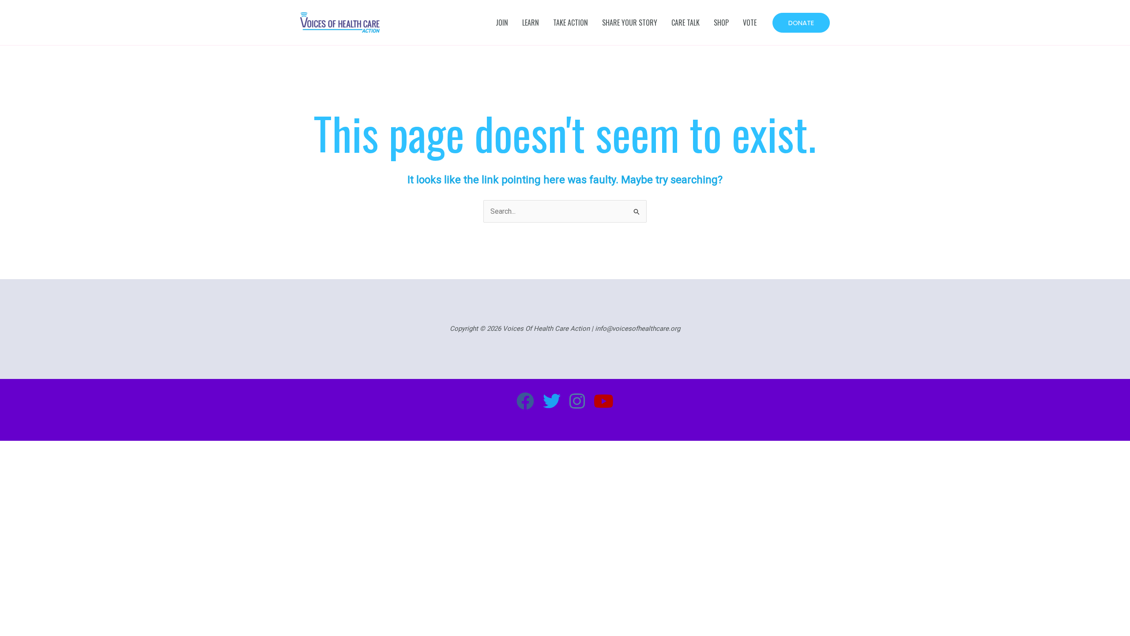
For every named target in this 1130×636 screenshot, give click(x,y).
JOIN (502, 22)
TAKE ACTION (570, 22)
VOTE (750, 22)
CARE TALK (685, 22)
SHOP (721, 22)
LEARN (530, 22)
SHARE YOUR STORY (629, 22)
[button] (801, 23)
